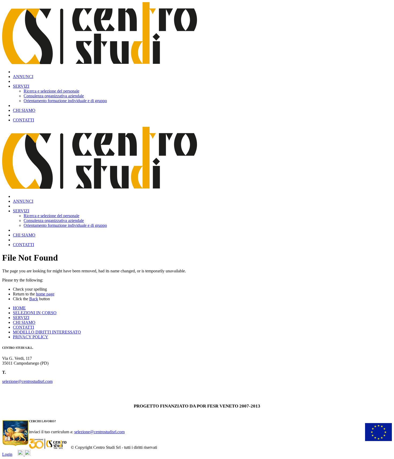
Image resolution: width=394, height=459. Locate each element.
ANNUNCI (23, 76)
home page (45, 294)
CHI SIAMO (24, 110)
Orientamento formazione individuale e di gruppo (65, 100)
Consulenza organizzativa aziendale (54, 96)
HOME (19, 308)
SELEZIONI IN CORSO (35, 312)
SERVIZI (21, 86)
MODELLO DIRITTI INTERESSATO (47, 332)
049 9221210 (18, 372)
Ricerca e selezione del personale (51, 91)
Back (33, 299)
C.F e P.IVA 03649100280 (24, 390)
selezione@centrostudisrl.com (27, 381)
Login (7, 454)
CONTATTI (23, 120)
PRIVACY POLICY (30, 337)
